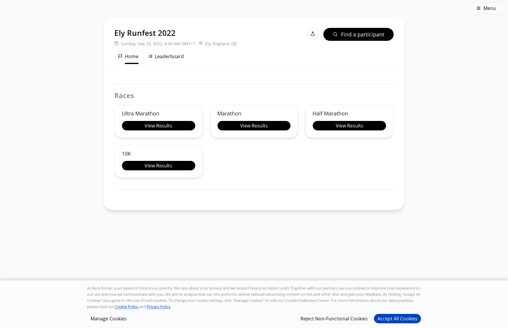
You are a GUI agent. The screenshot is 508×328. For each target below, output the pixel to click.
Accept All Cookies (397, 318)
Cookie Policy (126, 306)
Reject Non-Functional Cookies (334, 318)
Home (131, 56)
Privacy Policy (159, 306)
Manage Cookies (109, 318)
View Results (158, 125)
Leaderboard (169, 56)
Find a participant (362, 34)
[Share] (313, 34)
